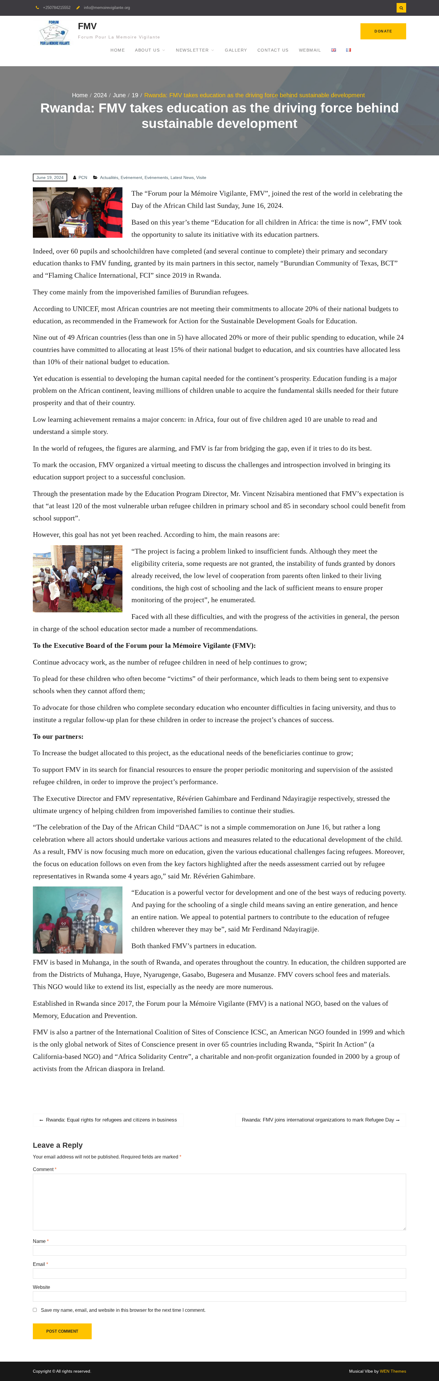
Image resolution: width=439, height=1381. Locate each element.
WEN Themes (393, 1371)
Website (41, 1287)
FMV (87, 26)
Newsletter (192, 50)
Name (41, 1241)
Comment (44, 1169)
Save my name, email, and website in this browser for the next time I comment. (123, 1310)
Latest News (182, 177)
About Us (147, 50)
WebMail (310, 50)
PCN (83, 177)
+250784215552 (56, 7)
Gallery (236, 50)
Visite (201, 177)
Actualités (109, 177)
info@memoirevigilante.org (107, 7)
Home (117, 50)
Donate (383, 31)
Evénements (156, 177)
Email (40, 1264)
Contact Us (273, 50)
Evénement (131, 177)
